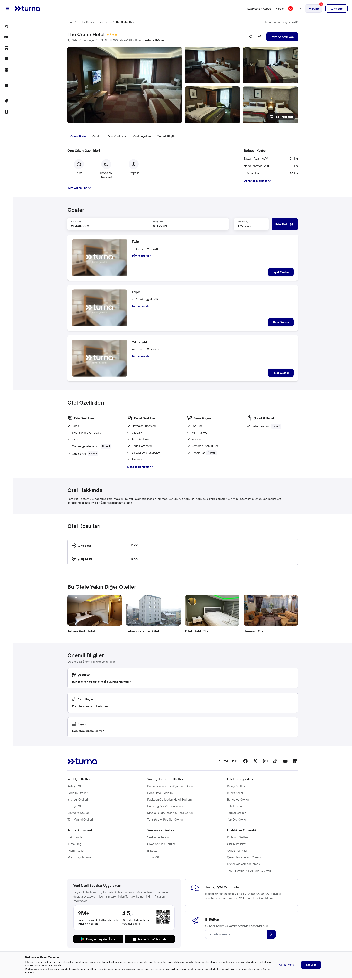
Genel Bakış (78, 136)
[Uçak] (6, 26)
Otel (80, 22)
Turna (70, 22)
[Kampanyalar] (6, 101)
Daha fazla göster (139, 466)
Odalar (97, 136)
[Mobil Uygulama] (6, 112)
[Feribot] (6, 70)
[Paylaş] (260, 37)
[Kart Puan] (6, 85)
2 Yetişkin (244, 226)
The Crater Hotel (126, 22)
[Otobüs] (6, 48)
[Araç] (6, 59)
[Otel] (6, 37)
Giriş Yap (337, 8)
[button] (182, 85)
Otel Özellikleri (117, 136)
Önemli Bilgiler (166, 136)
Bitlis (89, 22)
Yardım (280, 8)
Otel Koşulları (142, 136)
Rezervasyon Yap (282, 37)
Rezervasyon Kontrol (259, 8)
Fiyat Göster (281, 272)
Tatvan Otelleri (103, 22)
